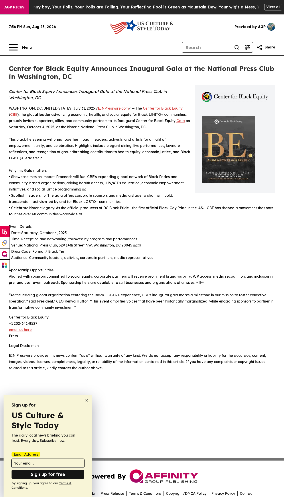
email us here (20, 329)
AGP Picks (14, 7)
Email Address (26, 454)
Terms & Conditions (145, 493)
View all (273, 7)
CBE (13, 114)
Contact (247, 493)
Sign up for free (48, 474)
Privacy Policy (223, 493)
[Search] (236, 47)
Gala (180, 120)
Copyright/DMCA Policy (186, 493)
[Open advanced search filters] (247, 47)
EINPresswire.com (113, 108)
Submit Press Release (106, 493)
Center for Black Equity (163, 108)
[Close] (87, 400)
